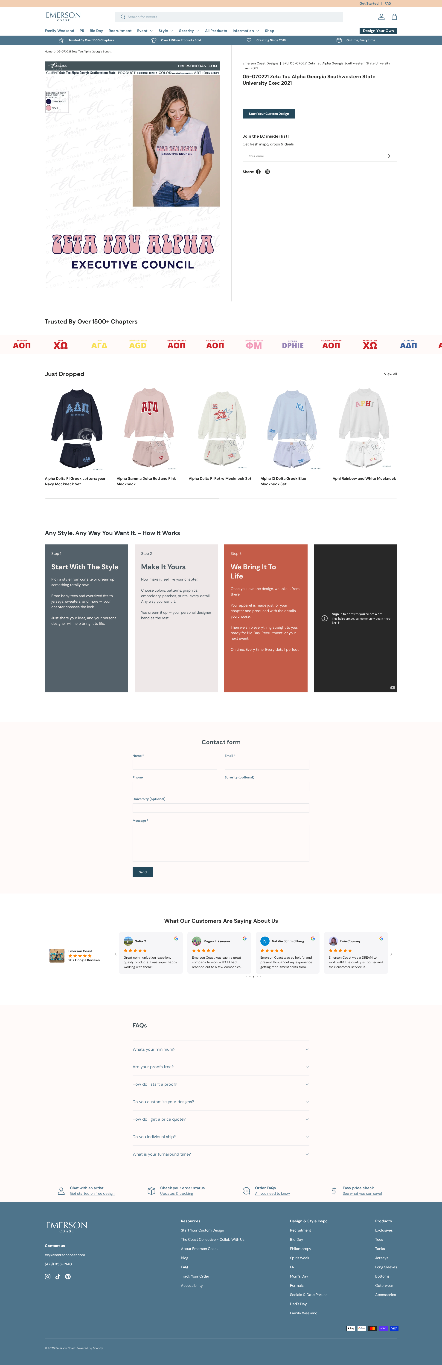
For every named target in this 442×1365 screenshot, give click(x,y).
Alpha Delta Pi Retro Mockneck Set (220, 478)
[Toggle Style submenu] (171, 30)
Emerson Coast (65, 1348)
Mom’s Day (299, 1276)
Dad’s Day (298, 1303)
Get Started (369, 3)
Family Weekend (59, 30)
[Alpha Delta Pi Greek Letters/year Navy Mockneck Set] (77, 428)
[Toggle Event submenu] (151, 30)
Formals (297, 1285)
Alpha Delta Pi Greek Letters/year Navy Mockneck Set (75, 481)
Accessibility (192, 1285)
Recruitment (120, 30)
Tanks (380, 1248)
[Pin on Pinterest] (267, 171)
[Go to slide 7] (257, 976)
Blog (184, 1257)
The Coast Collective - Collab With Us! (213, 1239)
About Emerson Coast (199, 1248)
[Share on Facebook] (258, 171)
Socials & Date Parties (308, 1294)
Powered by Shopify (90, 1348)
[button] (394, 17)
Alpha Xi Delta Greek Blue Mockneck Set (283, 481)
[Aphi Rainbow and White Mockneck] (365, 428)
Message (139, 820)
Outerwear (384, 1285)
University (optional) (149, 799)
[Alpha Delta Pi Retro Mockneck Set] (221, 428)
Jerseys (381, 1257)
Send (143, 872)
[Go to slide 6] (253, 976)
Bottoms (382, 1276)
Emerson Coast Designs (260, 63)
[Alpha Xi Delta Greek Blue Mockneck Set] (293, 428)
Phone (138, 777)
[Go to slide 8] (260, 976)
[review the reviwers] (176, 939)
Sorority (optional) (239, 777)
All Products (216, 30)
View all (390, 374)
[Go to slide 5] (249, 976)
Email (229, 756)
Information (243, 30)
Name (137, 756)
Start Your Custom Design (269, 113)
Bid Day (96, 30)
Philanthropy (300, 1248)
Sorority (186, 30)
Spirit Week (299, 1257)
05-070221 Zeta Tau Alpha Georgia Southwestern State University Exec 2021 (84, 51)
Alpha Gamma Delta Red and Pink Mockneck (146, 481)
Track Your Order (195, 1276)
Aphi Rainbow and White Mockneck (364, 478)
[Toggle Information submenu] (257, 30)
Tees (379, 1239)
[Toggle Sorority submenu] (198, 30)
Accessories (385, 1294)
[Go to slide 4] (246, 976)
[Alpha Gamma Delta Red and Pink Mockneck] (149, 428)
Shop (269, 30)
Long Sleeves (386, 1267)
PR (82, 30)
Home (48, 51)
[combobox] (229, 17)
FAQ (388, 3)
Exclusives (384, 1230)
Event (142, 30)
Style (163, 30)
